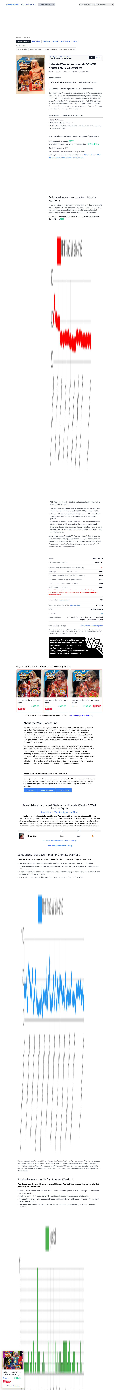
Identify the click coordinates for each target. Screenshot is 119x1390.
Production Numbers (51, 49)
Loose (98, 58)
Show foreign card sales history (59, 846)
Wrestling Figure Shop (28, 4)
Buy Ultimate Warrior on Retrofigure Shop (63, 82)
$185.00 (17, 1378)
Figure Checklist (22, 49)
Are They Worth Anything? (67, 49)
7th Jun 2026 (32, 836)
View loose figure (64, 600)
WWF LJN (55, 41)
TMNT (75, 41)
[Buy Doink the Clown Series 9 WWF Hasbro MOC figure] (13, 1360)
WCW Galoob (36, 41)
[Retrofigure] (12, 4)
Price (20, 706)
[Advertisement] (59, 22)
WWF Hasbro (23, 41)
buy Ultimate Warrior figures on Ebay (59, 812)
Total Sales (30, 790)
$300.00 (62, 706)
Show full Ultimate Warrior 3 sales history (59, 841)
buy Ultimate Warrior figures (92, 626)
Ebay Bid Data (64, 790)
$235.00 (87, 706)
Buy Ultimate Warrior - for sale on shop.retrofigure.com (43, 666)
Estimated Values (46, 790)
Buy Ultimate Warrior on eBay (88, 82)
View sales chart (75, 605)
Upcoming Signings (36, 49)
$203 (78, 836)
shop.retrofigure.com (13, 1386)
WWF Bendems (65, 41)
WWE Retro (46, 41)
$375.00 (35, 706)
